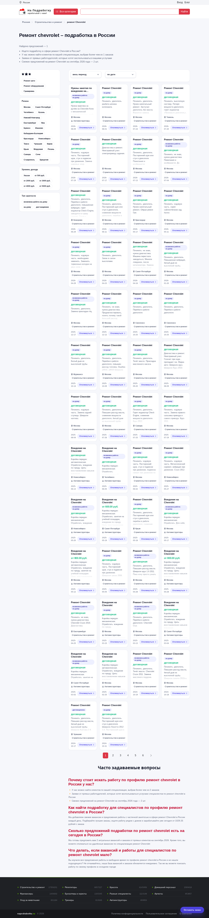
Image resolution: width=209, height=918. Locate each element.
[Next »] (151, 755)
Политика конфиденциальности (127, 913)
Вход (180, 2)
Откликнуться (85, 128)
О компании (186, 913)
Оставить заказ (192, 910)
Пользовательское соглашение (161, 913)
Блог (187, 2)
